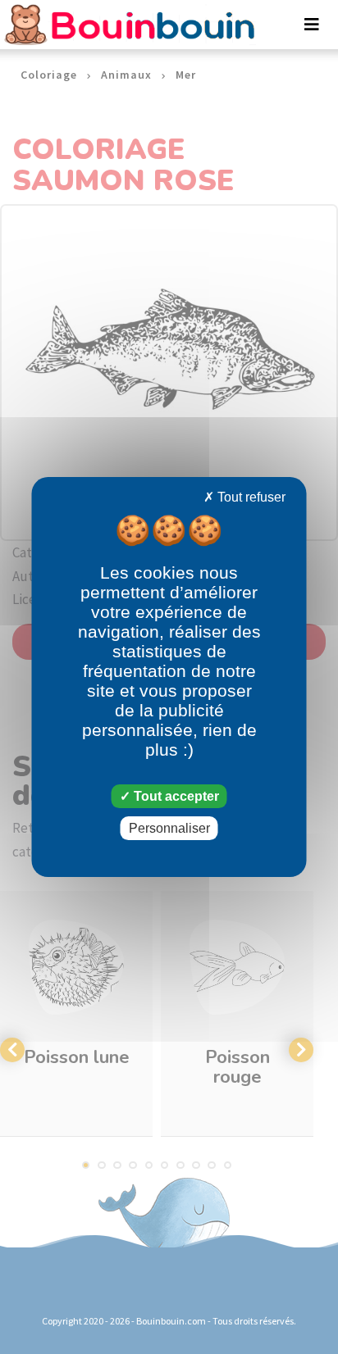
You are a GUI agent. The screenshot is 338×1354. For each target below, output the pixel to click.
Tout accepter (174, 796)
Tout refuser (249, 497)
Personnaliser (169, 828)
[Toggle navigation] (312, 24)
